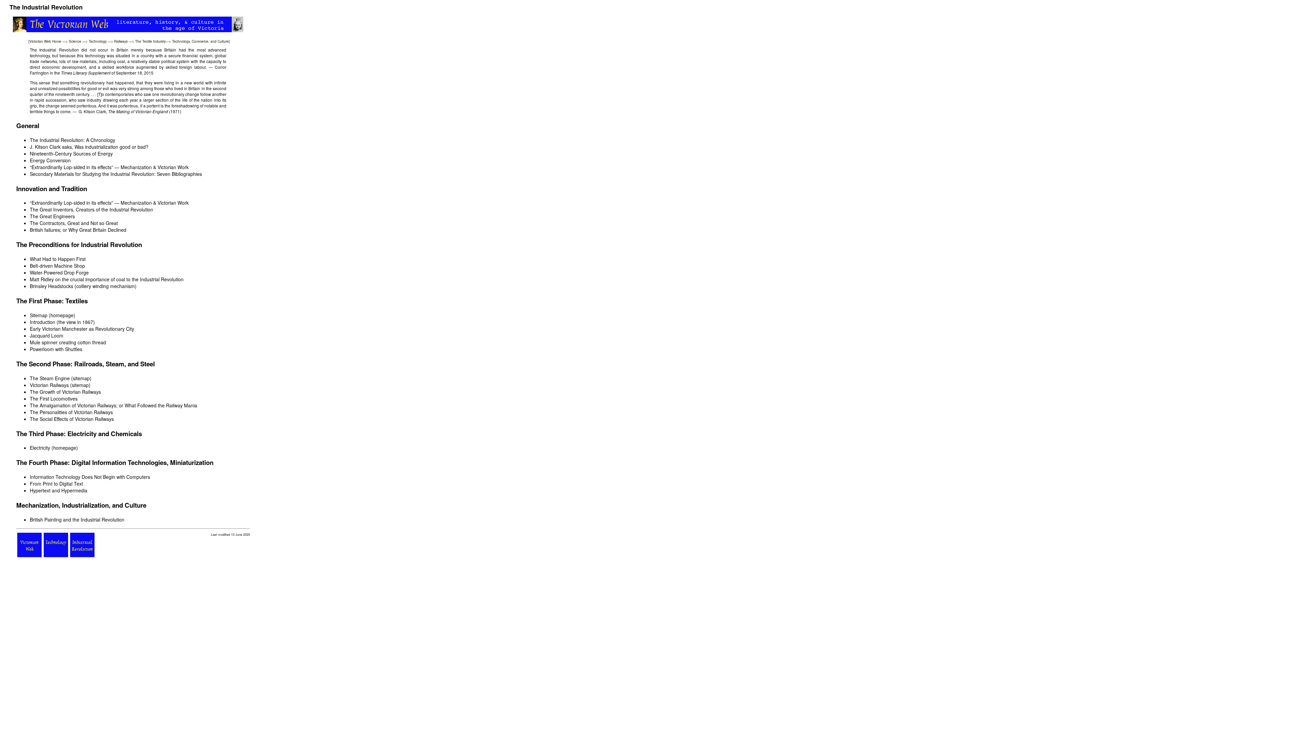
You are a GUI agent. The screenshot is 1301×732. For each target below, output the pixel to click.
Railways (121, 41)
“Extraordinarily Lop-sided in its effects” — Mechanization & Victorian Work (109, 167)
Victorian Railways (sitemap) (60, 385)
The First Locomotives (54, 398)
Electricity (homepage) (54, 447)
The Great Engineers (52, 216)
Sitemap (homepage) (52, 315)
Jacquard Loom (46, 335)
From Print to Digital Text (56, 483)
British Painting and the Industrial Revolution (77, 519)
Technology (98, 41)
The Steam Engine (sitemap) (60, 378)
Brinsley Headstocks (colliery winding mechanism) (83, 286)
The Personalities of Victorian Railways (71, 412)
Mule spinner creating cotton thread (68, 342)
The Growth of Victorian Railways (65, 391)
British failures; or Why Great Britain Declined (78, 229)
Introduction (42, 322)
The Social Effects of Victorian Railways (72, 418)
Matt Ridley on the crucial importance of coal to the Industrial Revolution (107, 279)
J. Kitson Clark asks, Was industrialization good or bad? (89, 146)
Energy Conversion (50, 160)
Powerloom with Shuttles (56, 349)
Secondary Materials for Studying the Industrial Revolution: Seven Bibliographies (116, 173)
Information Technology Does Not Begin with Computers (90, 476)
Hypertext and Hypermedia (58, 490)
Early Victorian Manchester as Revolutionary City (82, 328)
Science (75, 41)
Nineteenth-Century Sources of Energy (71, 153)
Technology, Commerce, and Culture (200, 41)
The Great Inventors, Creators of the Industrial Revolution (91, 209)
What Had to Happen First (58, 259)
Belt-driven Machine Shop (57, 265)
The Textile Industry (150, 41)
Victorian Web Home (45, 41)
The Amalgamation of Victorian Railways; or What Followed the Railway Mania (113, 405)
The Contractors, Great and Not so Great (74, 223)
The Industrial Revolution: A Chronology (72, 140)
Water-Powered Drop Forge (59, 272)
